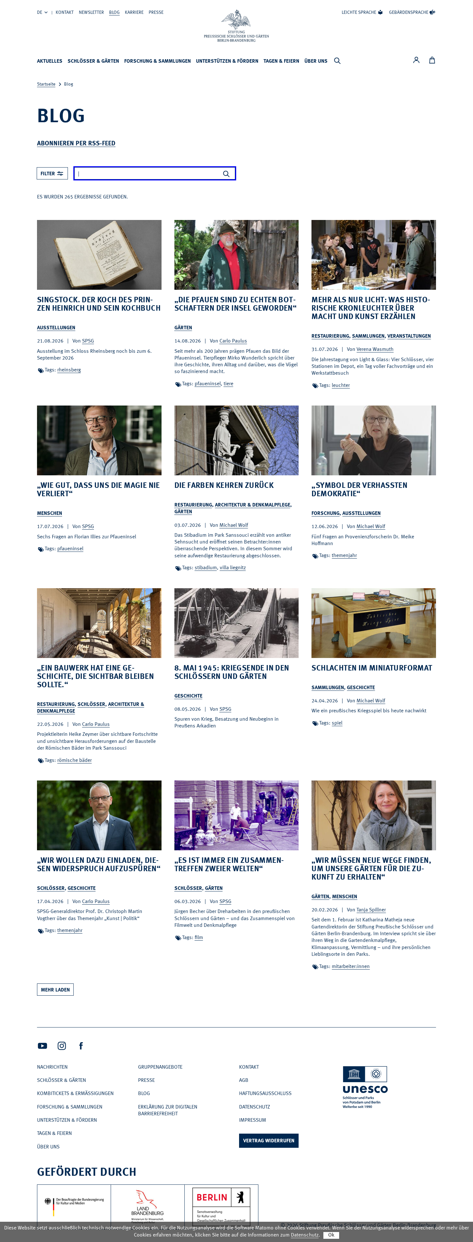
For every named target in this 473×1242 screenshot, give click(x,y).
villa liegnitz (233, 568)
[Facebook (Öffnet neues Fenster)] (81, 1045)
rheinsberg (69, 370)
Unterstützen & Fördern (227, 61)
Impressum (252, 1120)
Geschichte (188, 696)
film (199, 937)
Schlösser (91, 704)
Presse (156, 12)
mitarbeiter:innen (351, 966)
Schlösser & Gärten (93, 61)
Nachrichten (52, 1067)
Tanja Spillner (371, 910)
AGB (243, 1080)
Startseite (46, 84)
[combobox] (52, 173)
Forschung (325, 513)
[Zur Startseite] (236, 26)
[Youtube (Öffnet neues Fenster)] (42, 1045)
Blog (114, 12)
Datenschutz (254, 1107)
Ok (331, 1235)
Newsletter (91, 12)
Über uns (316, 61)
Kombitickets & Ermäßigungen (75, 1093)
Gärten (183, 328)
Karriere (134, 12)
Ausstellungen (56, 328)
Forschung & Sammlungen (157, 61)
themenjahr (344, 555)
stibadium (206, 568)
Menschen (49, 513)
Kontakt (65, 12)
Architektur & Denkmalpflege (252, 505)
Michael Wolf (233, 525)
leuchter (341, 385)
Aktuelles (49, 61)
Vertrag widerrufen (268, 1141)
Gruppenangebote (160, 1067)
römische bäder (74, 760)
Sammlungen (368, 336)
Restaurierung (330, 336)
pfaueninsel (208, 384)
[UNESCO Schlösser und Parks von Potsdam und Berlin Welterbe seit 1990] (366, 1088)
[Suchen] (226, 174)
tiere (228, 384)
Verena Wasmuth (375, 349)
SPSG (88, 341)
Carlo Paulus (233, 341)
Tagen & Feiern (281, 61)
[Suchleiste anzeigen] (337, 61)
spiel (337, 723)
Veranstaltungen (409, 336)
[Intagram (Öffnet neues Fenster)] (61, 1045)
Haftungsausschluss (265, 1093)
